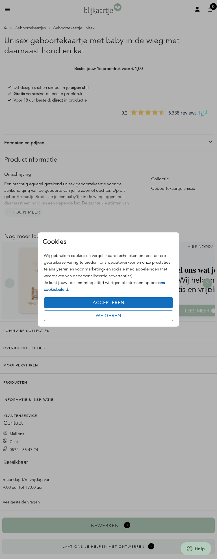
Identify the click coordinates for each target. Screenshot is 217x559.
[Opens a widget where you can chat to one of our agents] (195, 549)
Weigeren (108, 315)
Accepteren (109, 302)
